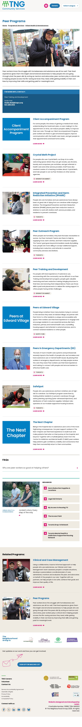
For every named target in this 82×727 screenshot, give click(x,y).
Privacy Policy (6, 694)
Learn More (37, 144)
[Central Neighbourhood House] (28, 640)
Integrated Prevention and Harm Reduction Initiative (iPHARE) (51, 194)
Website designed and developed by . (64, 703)
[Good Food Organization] (73, 678)
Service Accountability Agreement (13, 689)
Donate (55, 6)
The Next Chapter (43, 422)
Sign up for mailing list (30, 664)
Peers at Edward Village (46, 307)
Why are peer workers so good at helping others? (25, 467)
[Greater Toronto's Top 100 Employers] (55, 694)
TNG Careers (7, 679)
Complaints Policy (7, 699)
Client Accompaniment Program (51, 119)
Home (4, 26)
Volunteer (6, 682)
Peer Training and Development (50, 269)
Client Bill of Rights (7, 692)
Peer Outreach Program (46, 231)
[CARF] (53, 678)
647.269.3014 (9, 105)
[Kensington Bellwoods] (44, 640)
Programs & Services (16, 26)
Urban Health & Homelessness (36, 26)
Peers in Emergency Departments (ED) (54, 348)
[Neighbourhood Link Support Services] (58, 640)
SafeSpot (38, 386)
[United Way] (73, 686)
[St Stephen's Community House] (72, 640)
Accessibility (6, 696)
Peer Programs (41, 598)
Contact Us (6, 684)
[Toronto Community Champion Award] (55, 686)
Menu (46, 6)
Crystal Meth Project (44, 154)
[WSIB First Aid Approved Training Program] (76, 694)
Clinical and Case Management (50, 560)
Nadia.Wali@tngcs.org (13, 103)
